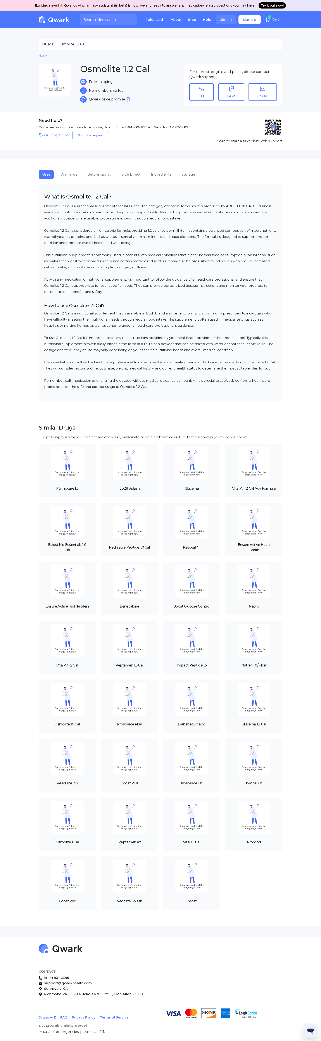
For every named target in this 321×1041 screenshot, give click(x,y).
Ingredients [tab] (161, 174)
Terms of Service (114, 1017)
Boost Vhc (67, 901)
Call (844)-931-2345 (57, 134)
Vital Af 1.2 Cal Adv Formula (254, 488)
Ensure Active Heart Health (254, 547)
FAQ (63, 1017)
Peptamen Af (129, 842)
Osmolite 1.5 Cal (67, 724)
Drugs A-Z (47, 1017)
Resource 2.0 (67, 783)
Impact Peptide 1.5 (192, 665)
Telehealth (155, 19)
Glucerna (192, 488)
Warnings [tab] (68, 174)
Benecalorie (129, 606)
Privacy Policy (83, 1017)
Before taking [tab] (99, 174)
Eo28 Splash (129, 488)
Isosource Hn (191, 783)
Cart (274, 18)
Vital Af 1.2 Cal (67, 665)
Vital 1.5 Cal (191, 842)
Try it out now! (272, 5)
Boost (191, 901)
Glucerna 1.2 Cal (254, 724)
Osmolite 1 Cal (67, 842)
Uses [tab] (46, 174)
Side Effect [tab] (131, 174)
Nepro (254, 606)
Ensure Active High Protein (67, 606)
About (176, 19)
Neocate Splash (129, 901)
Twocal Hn (253, 783)
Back (43, 56)
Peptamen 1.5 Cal (129, 665)
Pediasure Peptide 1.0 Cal (129, 547)
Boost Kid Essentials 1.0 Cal (67, 547)
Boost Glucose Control (191, 606)
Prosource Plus (129, 724)
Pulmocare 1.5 (67, 488)
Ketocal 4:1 (191, 547)
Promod (254, 842)
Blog (192, 19)
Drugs (47, 44)
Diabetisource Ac (191, 724)
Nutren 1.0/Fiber (253, 665)
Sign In (226, 19)
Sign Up (249, 19)
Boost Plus (129, 783)
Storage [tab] (188, 174)
